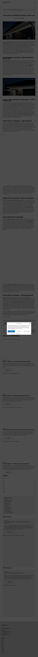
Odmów (19, 331)
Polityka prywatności (18, 333)
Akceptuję (11, 331)
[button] (29, 323)
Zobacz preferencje (27, 331)
